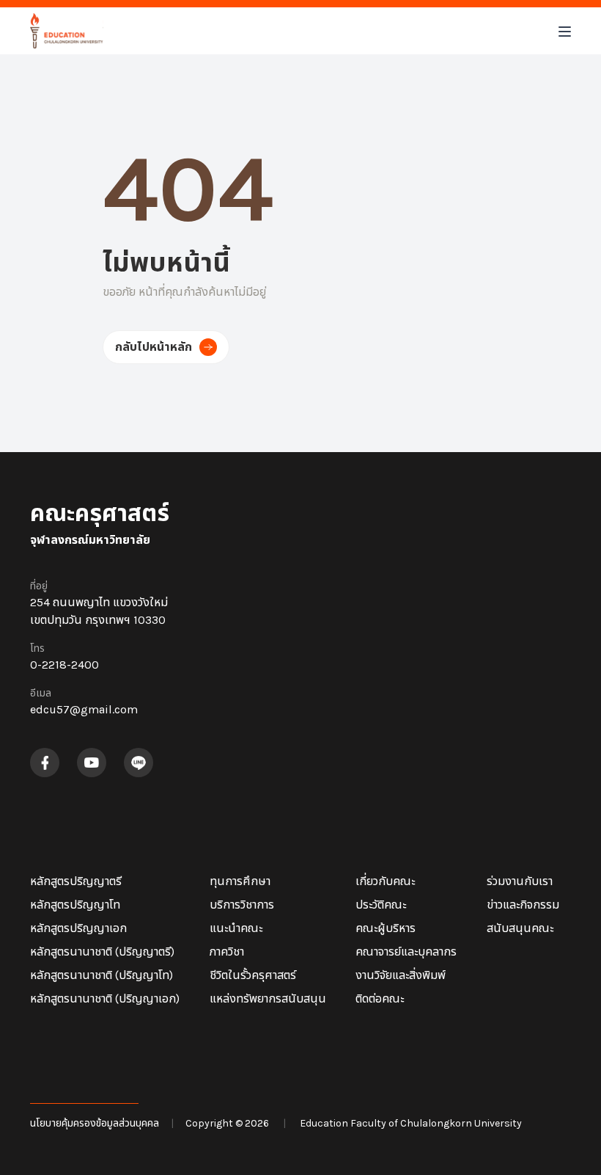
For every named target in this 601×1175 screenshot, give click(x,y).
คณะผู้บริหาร (385, 928)
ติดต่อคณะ (379, 998)
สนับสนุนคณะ (520, 928)
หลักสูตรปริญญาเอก (78, 928)
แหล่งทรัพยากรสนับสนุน (268, 998)
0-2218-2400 (64, 665)
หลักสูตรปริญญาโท (75, 905)
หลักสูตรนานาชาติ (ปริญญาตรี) (102, 951)
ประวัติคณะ (380, 905)
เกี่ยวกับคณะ (385, 881)
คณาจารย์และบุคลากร (406, 951)
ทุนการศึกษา (240, 881)
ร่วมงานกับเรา (520, 881)
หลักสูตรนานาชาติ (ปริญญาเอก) (105, 998)
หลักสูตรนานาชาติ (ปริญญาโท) (101, 975)
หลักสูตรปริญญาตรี (76, 881)
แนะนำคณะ (236, 928)
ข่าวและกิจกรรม (523, 905)
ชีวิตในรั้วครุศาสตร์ (253, 975)
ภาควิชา (227, 951)
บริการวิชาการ (242, 905)
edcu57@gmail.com (84, 709)
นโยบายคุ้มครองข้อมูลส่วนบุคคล (94, 1123)
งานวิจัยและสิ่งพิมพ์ (400, 975)
